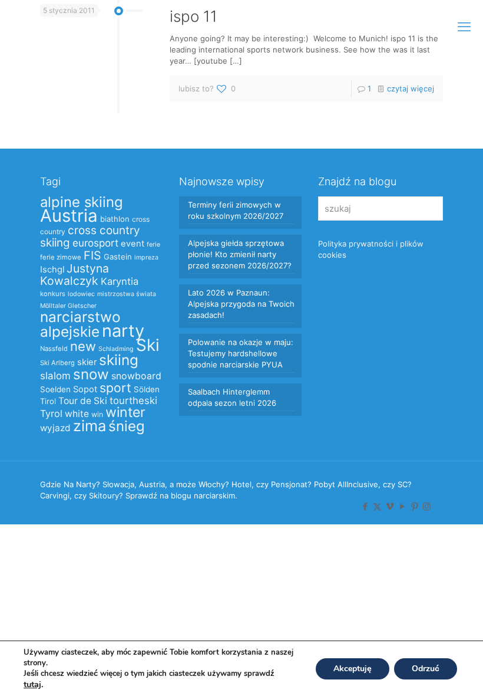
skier (87, 362)
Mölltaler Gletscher (68, 306)
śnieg (126, 426)
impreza (146, 257)
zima (89, 425)
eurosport (95, 243)
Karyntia (119, 281)
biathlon (115, 219)
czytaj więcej (410, 88)
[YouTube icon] (402, 506)
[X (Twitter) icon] (377, 506)
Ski (148, 345)
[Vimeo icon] (389, 506)
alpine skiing (81, 202)
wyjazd (55, 428)
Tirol (48, 401)
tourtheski (133, 400)
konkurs (52, 294)
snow (91, 374)
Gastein (118, 256)
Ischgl (52, 269)
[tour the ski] (36, 26)
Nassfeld (54, 348)
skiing (118, 360)
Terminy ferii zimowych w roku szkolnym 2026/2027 (235, 210)
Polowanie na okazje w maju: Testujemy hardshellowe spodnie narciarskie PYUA (240, 353)
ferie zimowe (60, 257)
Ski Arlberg (57, 363)
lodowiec (81, 294)
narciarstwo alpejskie (80, 324)
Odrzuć (425, 668)
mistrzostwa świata (126, 294)
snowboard (136, 376)
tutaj (32, 684)
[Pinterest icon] (414, 506)
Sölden (147, 389)
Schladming (116, 349)
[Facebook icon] (364, 506)
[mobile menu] (464, 27)
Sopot (85, 389)
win (97, 414)
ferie (153, 244)
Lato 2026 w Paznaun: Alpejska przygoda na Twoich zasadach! (241, 304)
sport (115, 387)
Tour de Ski (82, 400)
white (77, 413)
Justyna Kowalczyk (74, 274)
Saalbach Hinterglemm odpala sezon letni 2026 (232, 397)
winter (125, 412)
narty (123, 330)
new (83, 346)
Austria (69, 215)
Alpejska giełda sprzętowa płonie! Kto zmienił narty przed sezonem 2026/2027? (240, 254)
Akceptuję (352, 668)
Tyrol (51, 413)
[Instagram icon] (426, 506)
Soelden (55, 389)
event (132, 243)
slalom (55, 376)
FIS (92, 255)
